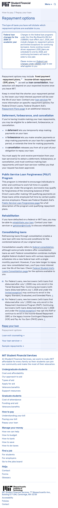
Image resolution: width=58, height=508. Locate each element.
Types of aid (8, 380)
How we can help (10, 431)
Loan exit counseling (12, 335)
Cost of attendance (11, 399)
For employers (9, 458)
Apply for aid (8, 383)
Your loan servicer (11, 340)
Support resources (11, 390)
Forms (5, 474)
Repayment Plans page (13, 108)
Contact (6, 470)
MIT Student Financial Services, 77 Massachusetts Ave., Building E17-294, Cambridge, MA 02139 (26, 493)
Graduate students (11, 396)
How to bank (8, 438)
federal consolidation (43, 247)
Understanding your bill (13, 415)
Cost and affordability (13, 373)
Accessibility (7, 498)
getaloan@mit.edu (22, 225)
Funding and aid (10, 403)
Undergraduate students (14, 369)
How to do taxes (10, 445)
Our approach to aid (12, 376)
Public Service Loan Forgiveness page (21, 203)
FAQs (4, 466)
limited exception (13, 292)
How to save (8, 442)
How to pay (7, 12)
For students (8, 454)
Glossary (6, 477)
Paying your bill (9, 419)
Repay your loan (23, 12)
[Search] (54, 4)
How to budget (9, 435)
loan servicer (41, 99)
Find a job (7, 450)
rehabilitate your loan (23, 222)
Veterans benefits (11, 387)
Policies (5, 501)
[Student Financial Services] (16, 4)
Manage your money (12, 427)
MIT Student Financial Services (19, 355)
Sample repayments (12, 346)
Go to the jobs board (12, 461)
